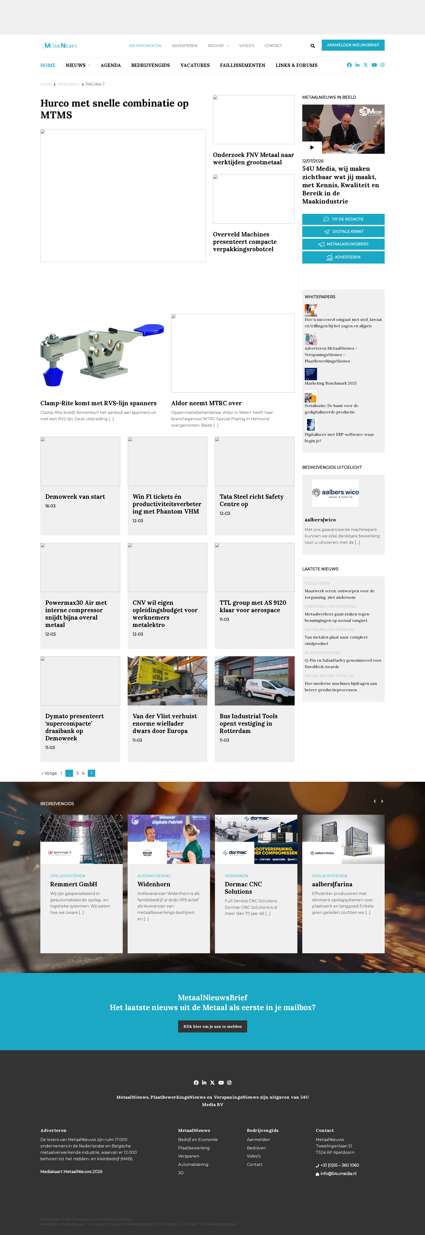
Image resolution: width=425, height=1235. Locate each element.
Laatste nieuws (320, 569)
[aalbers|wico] (335, 514)
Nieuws (76, 65)
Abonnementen (145, 46)
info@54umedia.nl (339, 1173)
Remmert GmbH (73, 884)
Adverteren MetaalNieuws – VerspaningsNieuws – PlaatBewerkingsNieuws (331, 354)
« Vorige (49, 773)
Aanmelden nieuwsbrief (353, 45)
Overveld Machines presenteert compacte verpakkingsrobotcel (245, 242)
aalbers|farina (332, 884)
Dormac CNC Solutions (243, 887)
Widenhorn (153, 884)
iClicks (126, 1219)
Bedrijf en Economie (198, 1139)
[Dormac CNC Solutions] (234, 853)
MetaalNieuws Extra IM (329, 629)
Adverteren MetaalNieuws (62, 1224)
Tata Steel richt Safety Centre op (252, 500)
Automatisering (154, 876)
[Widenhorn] (147, 853)
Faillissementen (242, 65)
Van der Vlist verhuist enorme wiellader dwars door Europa (165, 723)
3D (181, 1173)
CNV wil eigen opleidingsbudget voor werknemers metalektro (165, 614)
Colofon (97, 1224)
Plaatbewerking (322, 653)
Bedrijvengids (150, 65)
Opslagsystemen (67, 876)
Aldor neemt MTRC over (206, 403)
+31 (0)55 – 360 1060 (340, 1165)
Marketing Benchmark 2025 (331, 383)
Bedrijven (256, 1148)
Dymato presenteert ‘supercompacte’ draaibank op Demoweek (74, 727)
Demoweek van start (75, 496)
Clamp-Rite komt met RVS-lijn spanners (98, 403)
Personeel (68, 84)
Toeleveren (317, 583)
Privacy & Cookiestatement (132, 1224)
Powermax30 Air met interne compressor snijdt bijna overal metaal (76, 614)
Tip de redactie (348, 219)
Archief (216, 46)
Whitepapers (320, 297)
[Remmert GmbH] (60, 853)
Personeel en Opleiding (331, 606)
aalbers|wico (320, 519)
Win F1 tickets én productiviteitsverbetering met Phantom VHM (167, 504)
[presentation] (373, 801)
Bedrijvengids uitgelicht (332, 467)
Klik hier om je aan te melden (212, 1026)
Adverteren (184, 46)
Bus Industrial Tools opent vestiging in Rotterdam (249, 723)
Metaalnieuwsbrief (348, 244)
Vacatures (195, 65)
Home (47, 65)
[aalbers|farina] (322, 853)
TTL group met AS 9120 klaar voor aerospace (253, 606)
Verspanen (236, 876)
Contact (273, 46)
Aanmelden (258, 1139)
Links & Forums (297, 65)
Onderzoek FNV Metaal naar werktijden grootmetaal (253, 158)
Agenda (111, 65)
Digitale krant (348, 231)
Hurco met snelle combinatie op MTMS (114, 109)
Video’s (246, 46)
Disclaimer (170, 1224)
